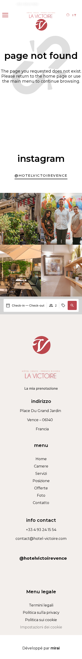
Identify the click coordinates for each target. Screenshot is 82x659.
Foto (41, 495)
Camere (41, 466)
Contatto (41, 503)
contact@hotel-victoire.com (61, 4)
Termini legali (41, 605)
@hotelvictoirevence (43, 558)
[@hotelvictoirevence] (41, 547)
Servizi (41, 473)
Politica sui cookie (41, 620)
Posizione (41, 481)
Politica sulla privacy (41, 612)
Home (41, 459)
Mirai (55, 648)
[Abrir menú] (5, 15)
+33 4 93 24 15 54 (27, 4)
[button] (72, 305)
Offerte (41, 488)
